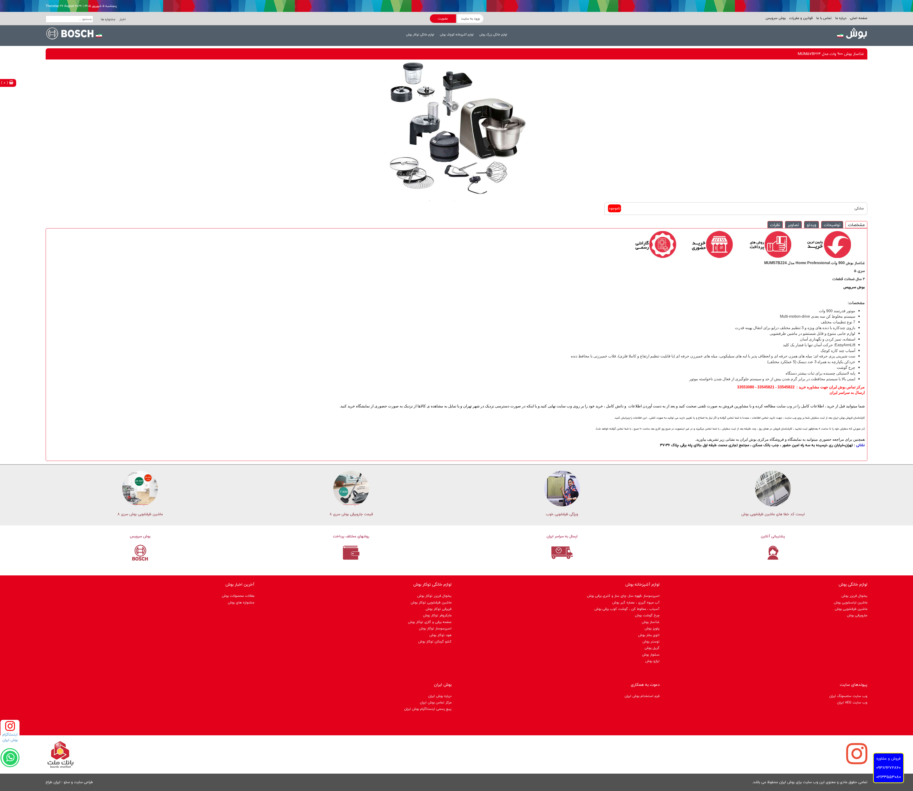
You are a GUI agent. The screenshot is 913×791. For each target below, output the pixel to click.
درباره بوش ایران (440, 696)
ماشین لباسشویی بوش (850, 602)
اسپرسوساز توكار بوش (435, 628)
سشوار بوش (651, 655)
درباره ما (840, 18)
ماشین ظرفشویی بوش (851, 609)
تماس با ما (823, 18)
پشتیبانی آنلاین (773, 536)
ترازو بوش (652, 661)
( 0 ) (5, 82)
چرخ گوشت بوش (647, 615)
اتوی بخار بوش (649, 635)
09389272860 (888, 767)
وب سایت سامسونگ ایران (848, 696)
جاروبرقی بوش (857, 615)
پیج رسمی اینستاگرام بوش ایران (428, 709)
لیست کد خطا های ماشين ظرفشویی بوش (773, 514)
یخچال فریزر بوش (854, 596)
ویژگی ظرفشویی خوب (562, 514)
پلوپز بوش (652, 628)
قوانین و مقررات (800, 18)
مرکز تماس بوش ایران (436, 702)
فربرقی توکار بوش (439, 609)
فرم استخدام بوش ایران (642, 696)
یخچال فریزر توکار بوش (434, 596)
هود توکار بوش (440, 635)
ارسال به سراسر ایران (562, 536)
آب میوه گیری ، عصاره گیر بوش (636, 602)
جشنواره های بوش (241, 602)
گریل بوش (652, 648)
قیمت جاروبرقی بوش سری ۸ (351, 514)
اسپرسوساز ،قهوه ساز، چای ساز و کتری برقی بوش (623, 596)
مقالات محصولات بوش (238, 596)
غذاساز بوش (651, 622)
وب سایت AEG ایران (852, 702)
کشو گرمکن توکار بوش (435, 641)
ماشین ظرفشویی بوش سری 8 (140, 514)
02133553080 (888, 777)
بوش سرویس (776, 18)
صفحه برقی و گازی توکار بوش (430, 622)
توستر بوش (651, 641)
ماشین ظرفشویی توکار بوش (431, 602)
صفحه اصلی (858, 18)
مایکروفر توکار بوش (437, 615)
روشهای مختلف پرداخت (351, 536)
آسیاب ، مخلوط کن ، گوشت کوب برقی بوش (627, 609)
